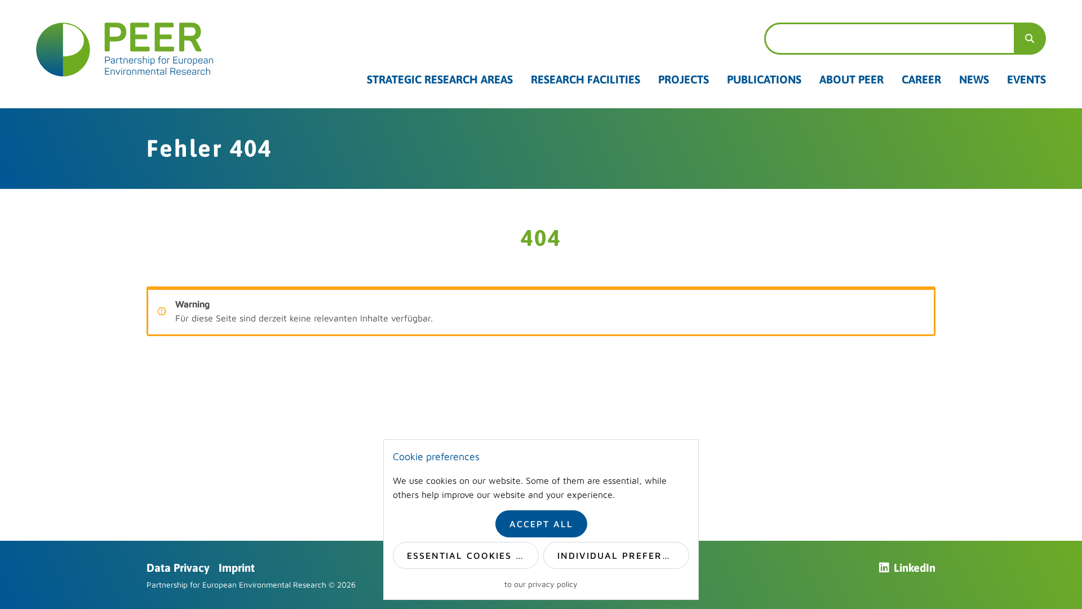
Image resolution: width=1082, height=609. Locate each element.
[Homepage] (125, 50)
